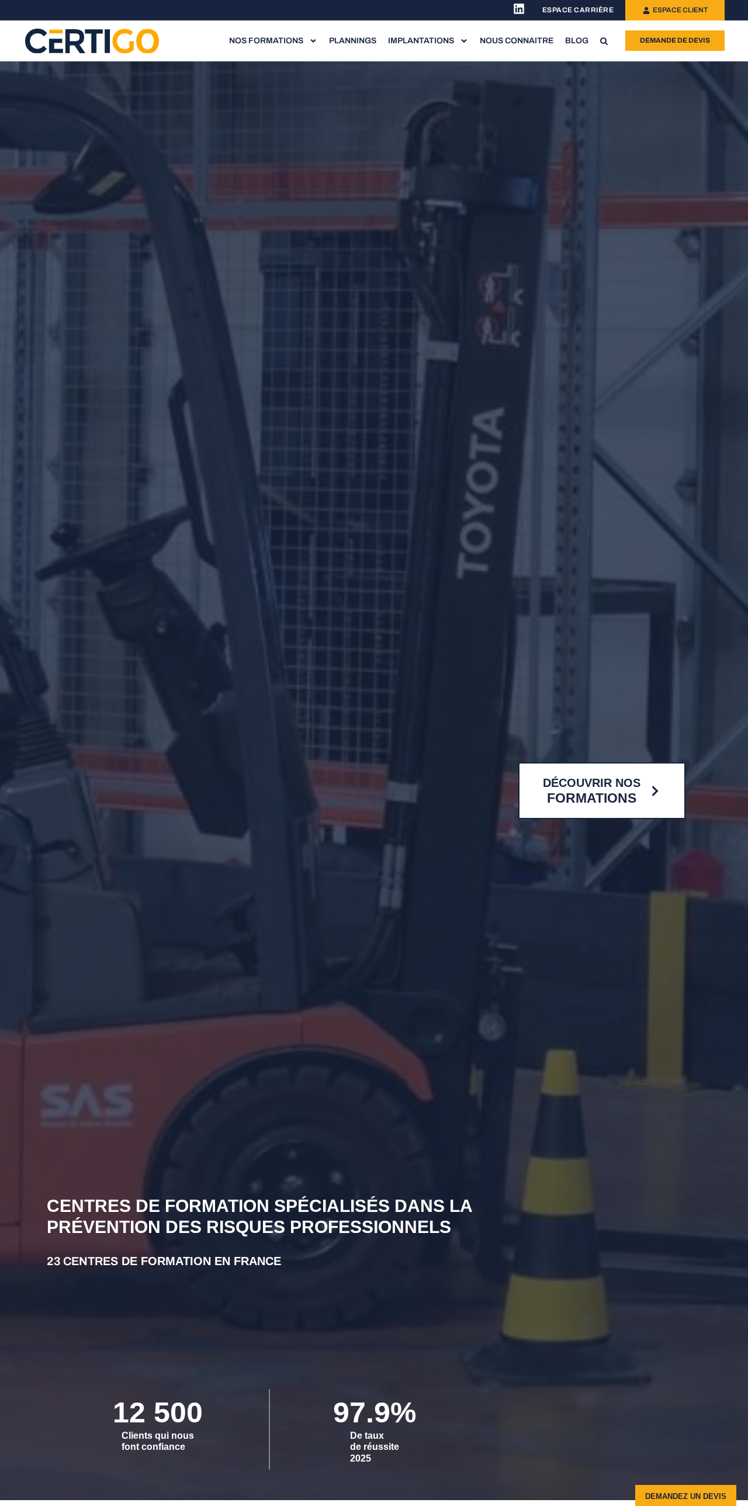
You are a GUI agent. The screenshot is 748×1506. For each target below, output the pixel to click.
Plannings (352, 40)
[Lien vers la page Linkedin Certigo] (519, 9)
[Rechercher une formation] (604, 41)
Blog (576, 40)
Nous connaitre (516, 40)
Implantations (421, 40)
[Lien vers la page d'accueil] (92, 41)
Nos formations (266, 40)
